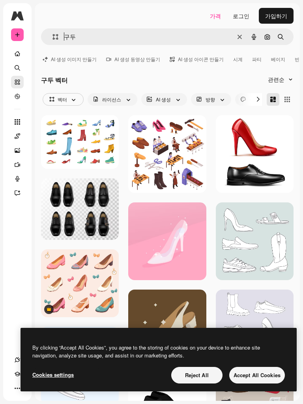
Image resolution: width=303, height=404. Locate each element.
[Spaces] (17, 136)
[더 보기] (17, 388)
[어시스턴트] (17, 193)
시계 (238, 59)
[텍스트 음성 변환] (17, 178)
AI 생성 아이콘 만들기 (201, 59)
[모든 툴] (17, 122)
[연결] (17, 360)
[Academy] (17, 374)
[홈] (17, 53)
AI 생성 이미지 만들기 (74, 59)
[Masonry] (273, 99)
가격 (215, 16)
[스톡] (17, 82)
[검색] (17, 68)
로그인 (241, 16)
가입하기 (276, 16)
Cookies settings (53, 374)
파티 (257, 59)
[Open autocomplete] (52, 37)
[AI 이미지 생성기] (17, 150)
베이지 (278, 59)
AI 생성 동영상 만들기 (137, 59)
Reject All (197, 375)
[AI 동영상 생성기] (17, 164)
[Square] (287, 99)
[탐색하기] (17, 96)
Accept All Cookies (257, 375)
